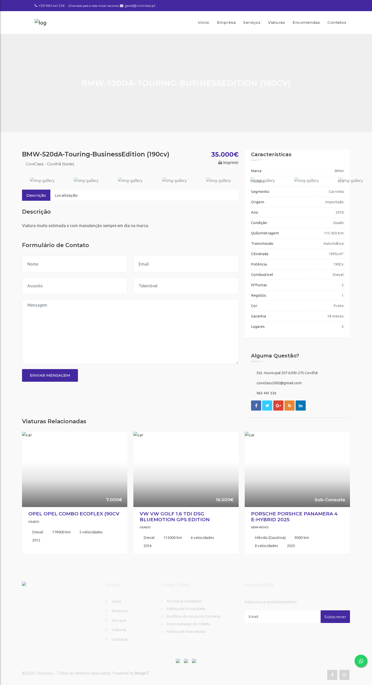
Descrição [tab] (36, 195)
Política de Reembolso (185, 631)
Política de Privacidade (185, 609)
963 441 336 (266, 393)
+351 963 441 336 (51, 6)
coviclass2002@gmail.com (279, 383)
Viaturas (276, 22)
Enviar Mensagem (50, 375)
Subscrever (335, 616)
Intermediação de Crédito (188, 624)
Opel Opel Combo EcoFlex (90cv (73, 514)
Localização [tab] (66, 195)
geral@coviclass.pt (140, 6)
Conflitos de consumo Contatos (193, 616)
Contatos (336, 22)
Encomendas (306, 22)
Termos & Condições (184, 601)
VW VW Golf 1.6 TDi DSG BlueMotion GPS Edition (175, 516)
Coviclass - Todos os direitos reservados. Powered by (85, 673)
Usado (33, 521)
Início (203, 22)
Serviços (251, 22)
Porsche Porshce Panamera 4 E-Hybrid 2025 (294, 516)
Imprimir (230, 162)
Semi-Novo (259, 527)
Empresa (226, 22)
